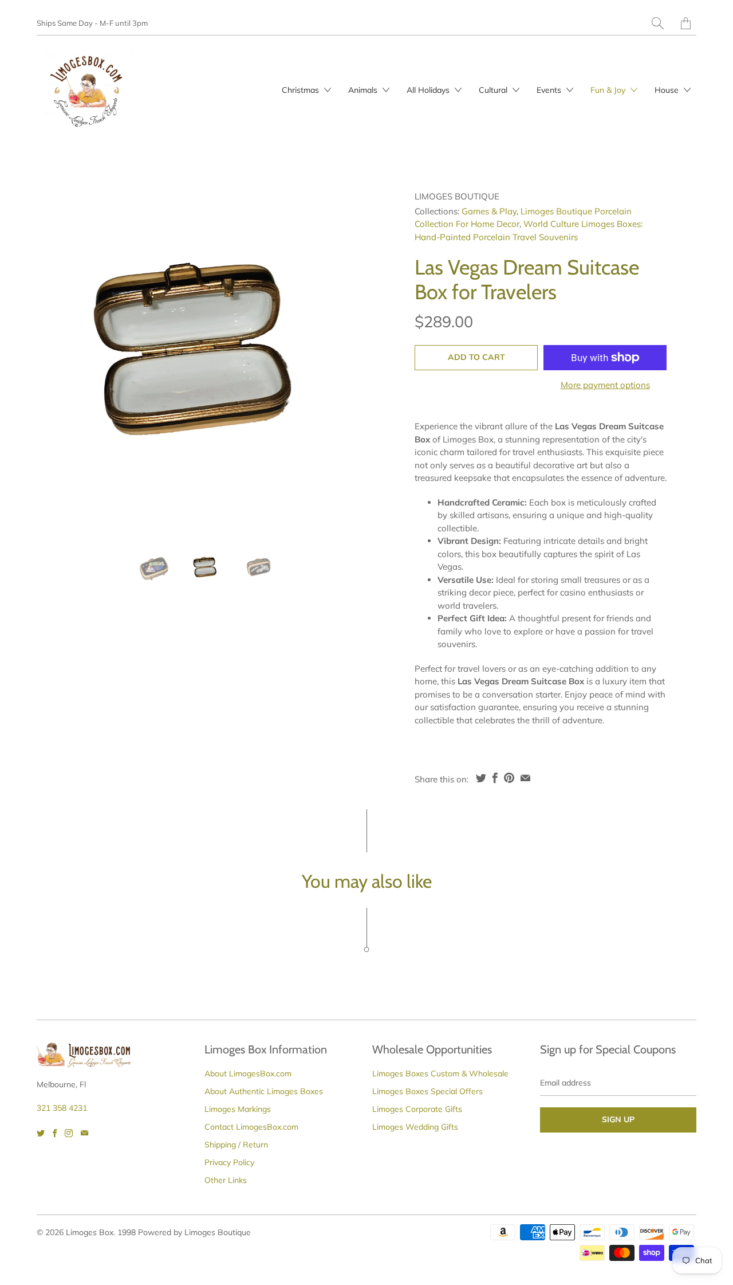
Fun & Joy (609, 90)
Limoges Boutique (457, 196)
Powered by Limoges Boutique (194, 1232)
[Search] (657, 23)
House (668, 90)
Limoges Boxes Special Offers (427, 1091)
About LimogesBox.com (247, 1073)
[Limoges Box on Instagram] (69, 1133)
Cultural (494, 90)
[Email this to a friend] (525, 778)
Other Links (225, 1180)
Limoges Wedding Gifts (415, 1127)
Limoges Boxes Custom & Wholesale (440, 1073)
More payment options (605, 384)
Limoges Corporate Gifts (417, 1109)
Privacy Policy (229, 1162)
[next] (359, 361)
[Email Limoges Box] (84, 1133)
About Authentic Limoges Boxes (263, 1091)
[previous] (55, 361)
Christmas (301, 90)
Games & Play (489, 211)
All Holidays (429, 90)
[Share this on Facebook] (495, 778)
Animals (364, 90)
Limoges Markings (237, 1109)
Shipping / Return (236, 1144)
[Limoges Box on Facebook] (55, 1133)
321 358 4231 (62, 1108)
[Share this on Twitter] (481, 778)
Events (550, 90)
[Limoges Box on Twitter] (41, 1133)
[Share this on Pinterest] (509, 778)
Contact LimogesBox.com (251, 1127)
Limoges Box (89, 1232)
